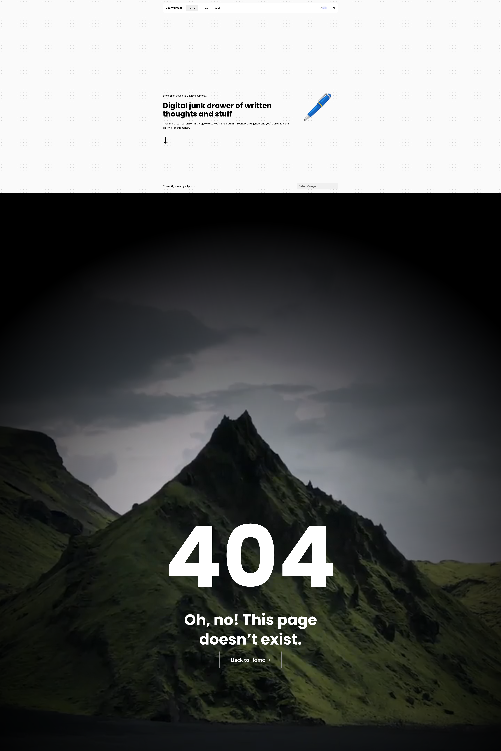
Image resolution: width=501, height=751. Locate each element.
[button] (250, 660)
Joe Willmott (174, 8)
